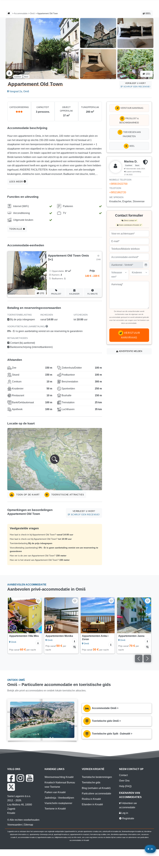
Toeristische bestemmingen (97, 777)
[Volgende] (38, 615)
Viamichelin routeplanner (58, 803)
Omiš (32, 13)
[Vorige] (11, 615)
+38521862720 (117, 192)
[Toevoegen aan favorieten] (38, 600)
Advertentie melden (130, 351)
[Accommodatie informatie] (38, 642)
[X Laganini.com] (11, 787)
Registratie (128, 818)
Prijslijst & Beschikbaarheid (129, 120)
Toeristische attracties (67, 494)
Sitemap (28, 824)
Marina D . (19, 71)
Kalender (74, 294)
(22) (147, 74)
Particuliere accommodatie (96, 793)
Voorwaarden (14, 824)
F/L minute (92, 294)
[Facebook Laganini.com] (11, 778)
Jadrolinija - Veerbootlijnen (59, 797)
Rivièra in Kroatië (91, 799)
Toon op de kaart (28, 494)
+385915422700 (118, 183)
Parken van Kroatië (55, 792)
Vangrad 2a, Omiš (19, 91)
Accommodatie (20, 13)
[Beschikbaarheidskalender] (74, 646)
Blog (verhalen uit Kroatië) (96, 788)
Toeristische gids (91, 782)
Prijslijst (56, 294)
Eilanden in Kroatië (92, 804)
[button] (54, 459)
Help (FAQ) (125, 786)
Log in (124, 813)
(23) (41, 293)
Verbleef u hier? (136, 85)
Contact (123, 775)
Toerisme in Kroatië (55, 808)
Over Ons (124, 780)
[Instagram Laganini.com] (20, 778)
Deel (148, 13)
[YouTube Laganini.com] (29, 778)
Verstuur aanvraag (131, 108)
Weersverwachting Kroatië (59, 777)
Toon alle (16, 229)
